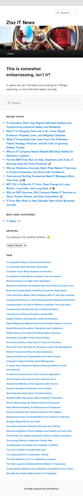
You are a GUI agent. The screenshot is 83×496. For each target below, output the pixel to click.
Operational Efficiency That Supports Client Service (32, 383)
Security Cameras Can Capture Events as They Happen (34, 411)
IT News (11, 221)
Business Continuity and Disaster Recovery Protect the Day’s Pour (40, 285)
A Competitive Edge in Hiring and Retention (28, 262)
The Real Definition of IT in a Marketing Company (31, 459)
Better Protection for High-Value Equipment (28, 280)
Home (10, 53)
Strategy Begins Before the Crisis (23, 421)
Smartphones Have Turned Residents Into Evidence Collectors (37, 416)
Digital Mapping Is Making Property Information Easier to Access (39, 323)
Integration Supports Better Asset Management (30, 361)
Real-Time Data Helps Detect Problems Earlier (29, 393)
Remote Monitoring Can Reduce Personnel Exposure (33, 402)
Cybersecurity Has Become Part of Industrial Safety (32, 309)
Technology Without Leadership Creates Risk (29, 440)
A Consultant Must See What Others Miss (27, 266)
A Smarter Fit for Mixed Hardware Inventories (29, 271)
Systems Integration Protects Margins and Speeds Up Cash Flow (39, 430)
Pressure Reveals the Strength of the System (29, 388)
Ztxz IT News (20, 22)
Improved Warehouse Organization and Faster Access (33, 356)
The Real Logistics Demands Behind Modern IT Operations (36, 463)
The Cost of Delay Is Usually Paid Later (26, 449)
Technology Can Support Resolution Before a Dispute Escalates (38, 435)
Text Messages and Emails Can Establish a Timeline (32, 445)
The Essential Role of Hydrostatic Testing (27, 454)
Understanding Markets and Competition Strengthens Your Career (39, 468)
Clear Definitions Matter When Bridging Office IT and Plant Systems (40, 295)
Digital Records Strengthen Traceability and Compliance (34, 328)
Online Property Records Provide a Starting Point (31, 379)
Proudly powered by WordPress (41, 488)
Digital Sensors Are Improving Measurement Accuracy (33, 332)
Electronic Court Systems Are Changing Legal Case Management (39, 346)
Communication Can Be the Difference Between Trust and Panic (38, 304)
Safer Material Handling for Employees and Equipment (33, 407)
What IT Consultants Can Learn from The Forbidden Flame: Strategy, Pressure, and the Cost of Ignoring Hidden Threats (37, 143)
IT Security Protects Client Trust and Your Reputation (33, 374)
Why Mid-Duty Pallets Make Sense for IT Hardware (31, 473)
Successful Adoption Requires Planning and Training (33, 426)
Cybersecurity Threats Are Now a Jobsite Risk (29, 314)
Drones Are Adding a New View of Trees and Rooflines (33, 342)
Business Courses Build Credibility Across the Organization (36, 290)
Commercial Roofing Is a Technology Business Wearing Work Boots (40, 299)
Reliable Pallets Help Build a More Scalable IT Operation (34, 397)
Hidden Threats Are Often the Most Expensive (29, 351)
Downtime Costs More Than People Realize (28, 337)
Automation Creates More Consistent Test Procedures (33, 276)
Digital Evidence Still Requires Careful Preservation (32, 318)
